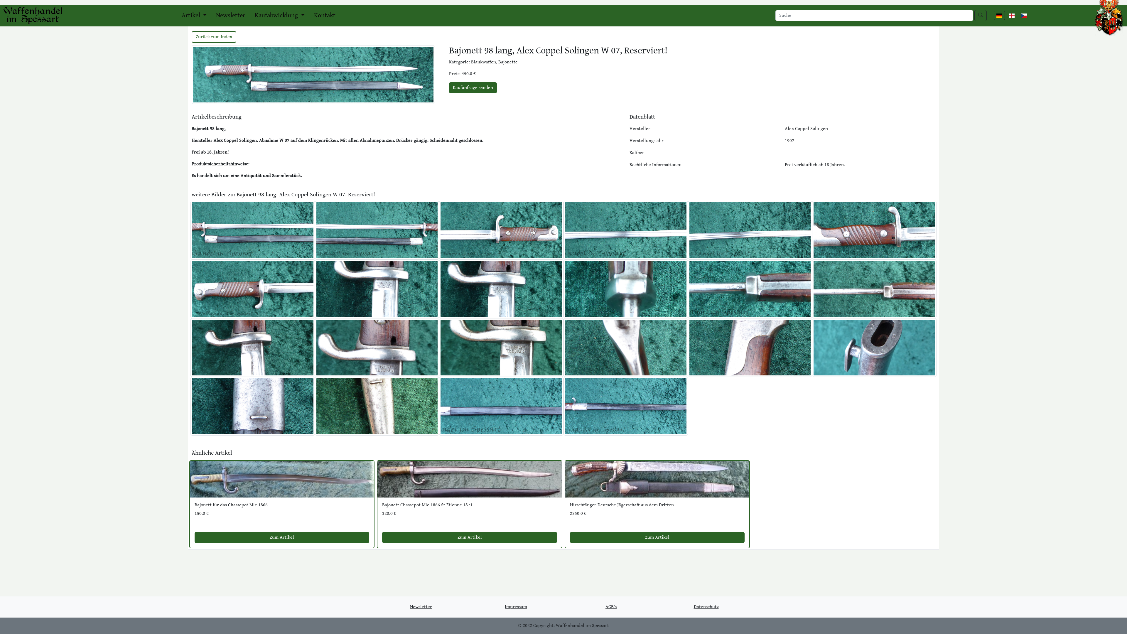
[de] (999, 15)
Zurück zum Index (214, 37)
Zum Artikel (282, 537)
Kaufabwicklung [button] (277, 15)
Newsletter (230, 15)
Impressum (516, 607)
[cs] (1024, 15)
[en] (1011, 15)
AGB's (611, 607)
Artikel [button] (192, 15)
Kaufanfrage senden (473, 87)
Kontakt (324, 15)
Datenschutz (706, 607)
